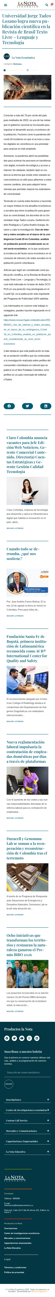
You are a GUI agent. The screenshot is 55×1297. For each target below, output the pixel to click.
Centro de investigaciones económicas (26, 1110)
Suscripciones (13, 1099)
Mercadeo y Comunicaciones (21, 1130)
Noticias (17, 64)
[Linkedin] (36, 1038)
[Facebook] (7, 1038)
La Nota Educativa (15, 1151)
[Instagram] (29, 1038)
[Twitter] (14, 1038)
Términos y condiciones (15, 1267)
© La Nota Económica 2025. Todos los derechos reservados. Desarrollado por (28, 1290)
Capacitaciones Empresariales (22, 1141)
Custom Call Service (17, 1120)
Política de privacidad (14, 1272)
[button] (5, 5)
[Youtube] (21, 1038)
